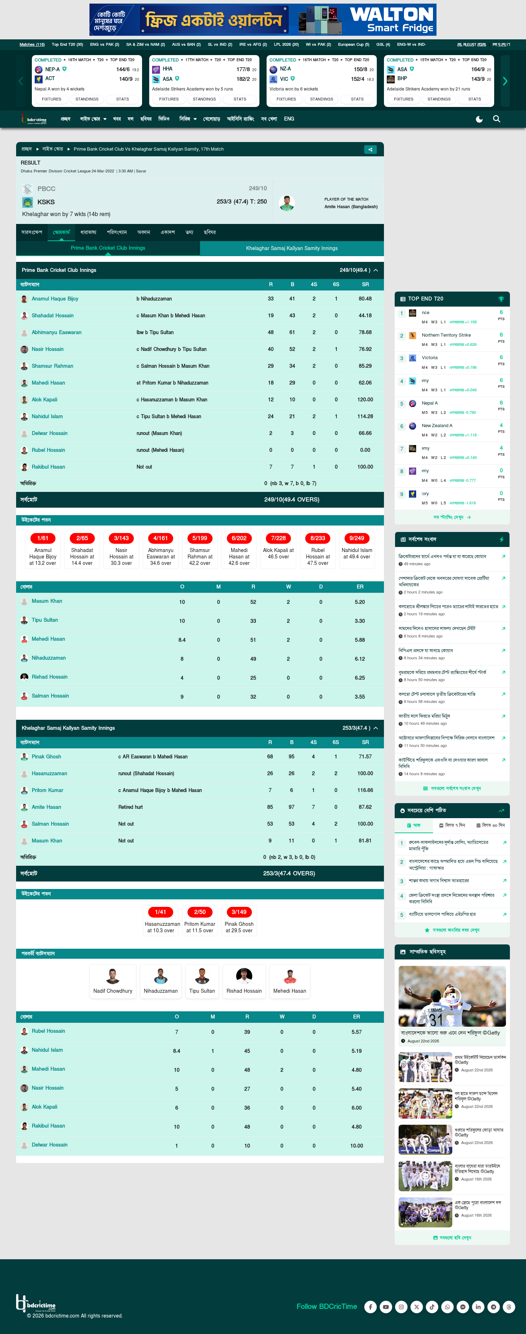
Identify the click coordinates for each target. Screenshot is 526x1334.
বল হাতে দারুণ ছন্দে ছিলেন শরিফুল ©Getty (476, 1096)
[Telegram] (493, 1307)
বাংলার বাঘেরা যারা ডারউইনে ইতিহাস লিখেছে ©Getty (477, 1169)
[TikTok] (432, 1307)
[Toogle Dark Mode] (479, 119)
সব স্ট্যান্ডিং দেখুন (449, 517)
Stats (122, 99)
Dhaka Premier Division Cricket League (56, 171)
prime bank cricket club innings (108, 248)
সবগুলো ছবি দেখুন (455, 1238)
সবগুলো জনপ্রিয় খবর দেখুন (456, 930)
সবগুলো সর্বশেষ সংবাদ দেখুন (456, 788)
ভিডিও (164, 119)
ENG (289, 119)
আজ (416, 825)
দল (130, 119)
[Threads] (509, 1307)
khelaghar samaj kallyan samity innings (292, 248)
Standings (87, 99)
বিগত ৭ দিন (455, 825)
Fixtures (51, 99)
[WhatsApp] (447, 1307)
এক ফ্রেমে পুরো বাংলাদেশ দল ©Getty (478, 1205)
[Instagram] (401, 1307)
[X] (416, 1307)
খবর (117, 119)
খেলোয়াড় (211, 119)
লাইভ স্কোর (53, 149)
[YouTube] (386, 1307)
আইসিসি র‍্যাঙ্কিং (240, 119)
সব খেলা (269, 119)
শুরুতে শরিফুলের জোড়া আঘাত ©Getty (479, 1133)
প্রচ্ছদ (65, 119)
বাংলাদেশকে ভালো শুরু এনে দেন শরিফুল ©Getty (450, 1032)
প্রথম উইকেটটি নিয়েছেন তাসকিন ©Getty (480, 1060)
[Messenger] (463, 1307)
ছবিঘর (146, 119)
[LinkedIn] (478, 1307)
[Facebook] (370, 1307)
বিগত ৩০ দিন (493, 825)
